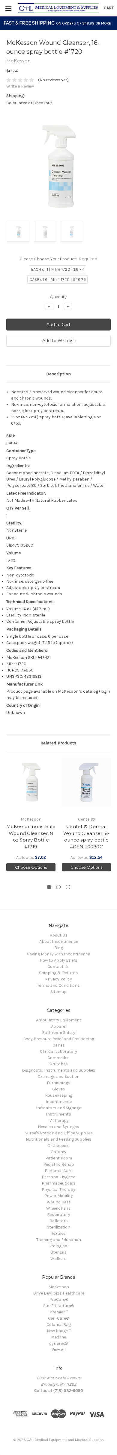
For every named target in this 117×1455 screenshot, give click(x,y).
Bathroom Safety (58, 1032)
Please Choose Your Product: (59, 258)
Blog (58, 947)
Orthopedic (58, 1145)
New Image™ (58, 1330)
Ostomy (58, 1151)
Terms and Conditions (58, 985)
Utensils (58, 1252)
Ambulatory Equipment (58, 1020)
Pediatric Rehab (58, 1164)
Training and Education (58, 1239)
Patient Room (58, 1158)
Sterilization (58, 1227)
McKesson (58, 1286)
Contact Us (58, 966)
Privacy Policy (58, 979)
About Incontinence (58, 941)
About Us (59, 935)
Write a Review (20, 86)
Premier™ (59, 1312)
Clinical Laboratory (58, 1051)
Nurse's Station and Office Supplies (58, 1133)
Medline (58, 1337)
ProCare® (58, 1299)
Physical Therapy (58, 1189)
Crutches (59, 1064)
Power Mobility (58, 1195)
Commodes (58, 1057)
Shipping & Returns (58, 972)
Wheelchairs (58, 1208)
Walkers (58, 1258)
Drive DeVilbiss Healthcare (58, 1293)
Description (58, 374)
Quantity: (59, 296)
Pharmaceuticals (59, 1183)
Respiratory (58, 1214)
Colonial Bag (58, 1324)
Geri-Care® (58, 1318)
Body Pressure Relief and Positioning (58, 1038)
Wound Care (58, 1202)
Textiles (58, 1233)
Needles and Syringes (58, 1126)
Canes (58, 1045)
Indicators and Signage (58, 1107)
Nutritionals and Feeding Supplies (59, 1139)
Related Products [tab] (58, 743)
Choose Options (31, 867)
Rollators (59, 1220)
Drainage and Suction (59, 1076)
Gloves (58, 1089)
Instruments (58, 1114)
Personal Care (58, 1170)
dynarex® (58, 1343)
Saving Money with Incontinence (58, 954)
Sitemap (58, 991)
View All (59, 1349)
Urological (58, 1246)
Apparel (58, 1026)
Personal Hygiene (58, 1176)
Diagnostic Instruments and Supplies (58, 1070)
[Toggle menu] (8, 8)
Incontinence (59, 1101)
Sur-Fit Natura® (58, 1305)
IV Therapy (58, 1120)
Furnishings (58, 1082)
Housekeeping (58, 1095)
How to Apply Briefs (58, 960)
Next (111, 818)
